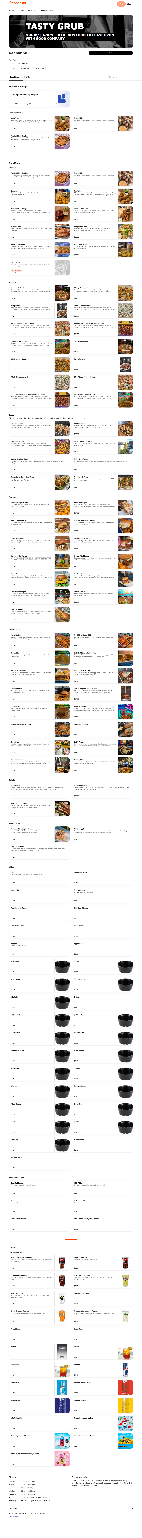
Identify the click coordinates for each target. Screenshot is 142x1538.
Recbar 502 (32, 10)
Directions (13, 1516)
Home (11, 10)
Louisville (20, 10)
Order (111, 53)
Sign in (129, 4)
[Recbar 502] (17, 2)
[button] (16, 77)
